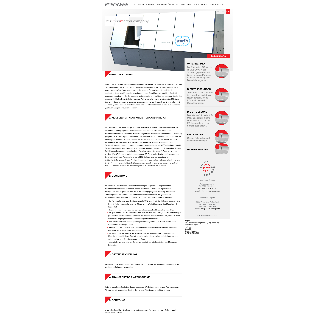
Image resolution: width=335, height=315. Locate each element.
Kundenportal (218, 56)
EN (223, 11)
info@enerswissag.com (210, 191)
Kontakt (221, 4)
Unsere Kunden (208, 4)
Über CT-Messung (177, 4)
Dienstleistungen (157, 4)
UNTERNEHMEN (140, 4)
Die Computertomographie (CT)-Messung (202, 223)
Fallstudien (193, 4)
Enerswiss (117, 4)
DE (228, 11)
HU (218, 11)
